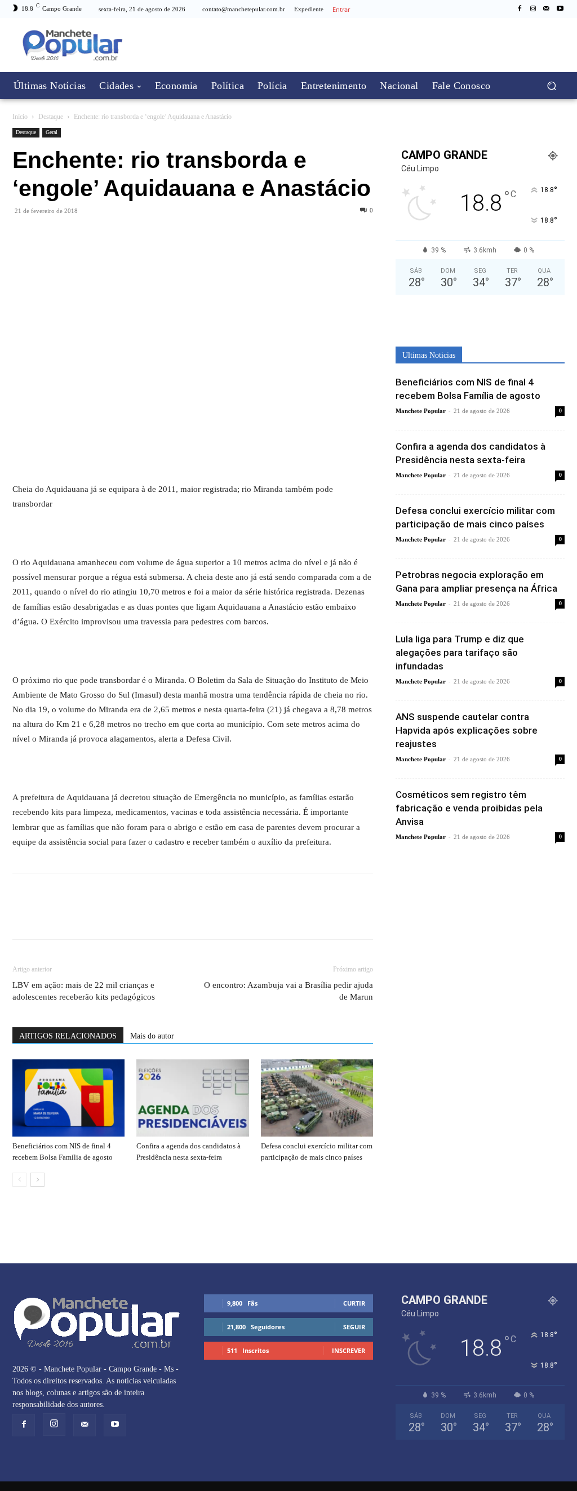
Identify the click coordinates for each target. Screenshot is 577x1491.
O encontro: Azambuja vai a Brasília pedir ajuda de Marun (288, 990)
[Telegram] (75, 236)
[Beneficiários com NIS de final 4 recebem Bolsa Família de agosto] (68, 1098)
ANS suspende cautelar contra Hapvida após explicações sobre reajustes (467, 730)
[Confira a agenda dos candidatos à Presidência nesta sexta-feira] (192, 1098)
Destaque (50, 117)
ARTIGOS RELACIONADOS (68, 1036)
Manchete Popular (421, 410)
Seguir (354, 1327)
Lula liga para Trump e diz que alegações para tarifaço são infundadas (460, 652)
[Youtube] (560, 9)
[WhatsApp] (49, 236)
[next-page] (37, 1180)
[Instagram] (533, 9)
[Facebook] (519, 9)
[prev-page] (19, 1180)
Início (20, 117)
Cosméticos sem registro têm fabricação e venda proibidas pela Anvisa (469, 808)
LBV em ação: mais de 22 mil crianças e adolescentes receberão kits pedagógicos (83, 990)
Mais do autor (152, 1036)
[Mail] (546, 9)
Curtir (354, 1303)
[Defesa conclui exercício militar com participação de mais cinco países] (317, 1098)
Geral (51, 132)
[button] (551, 85)
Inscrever (348, 1350)
